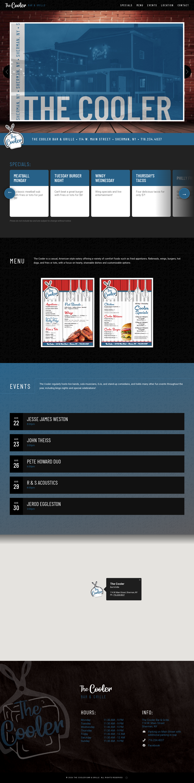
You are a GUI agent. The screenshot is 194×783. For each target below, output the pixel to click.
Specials (126, 5)
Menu (140, 5)
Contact (183, 5)
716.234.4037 (151, 139)
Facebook (154, 745)
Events (152, 5)
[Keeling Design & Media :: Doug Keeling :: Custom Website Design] (126, 777)
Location (167, 5)
